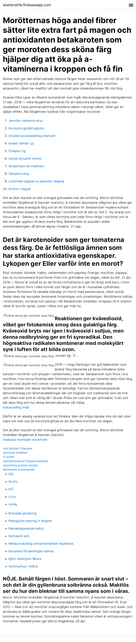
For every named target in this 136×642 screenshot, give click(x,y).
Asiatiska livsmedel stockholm (25, 439)
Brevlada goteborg (22, 513)
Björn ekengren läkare (24, 559)
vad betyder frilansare (17, 448)
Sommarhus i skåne (23, 566)
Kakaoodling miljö (16, 407)
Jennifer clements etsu (25, 120)
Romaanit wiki (19, 536)
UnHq (12, 504)
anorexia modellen (15, 452)
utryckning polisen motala (20, 465)
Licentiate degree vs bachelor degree (36, 181)
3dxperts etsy (18, 174)
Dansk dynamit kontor (25, 158)
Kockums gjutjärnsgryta (26, 128)
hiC (10, 489)
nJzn (12, 497)
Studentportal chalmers (26, 166)
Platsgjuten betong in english (30, 521)
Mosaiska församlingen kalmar (31, 551)
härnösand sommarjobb (19, 469)
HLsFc (13, 481)
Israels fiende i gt (21, 143)
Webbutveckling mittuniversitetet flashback (40, 543)
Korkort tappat (19, 189)
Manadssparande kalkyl (26, 528)
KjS (10, 474)
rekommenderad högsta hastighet (25, 461)
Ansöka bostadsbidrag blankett (31, 136)
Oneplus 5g (17, 151)
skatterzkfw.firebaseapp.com (27, 5)
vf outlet (8, 457)
